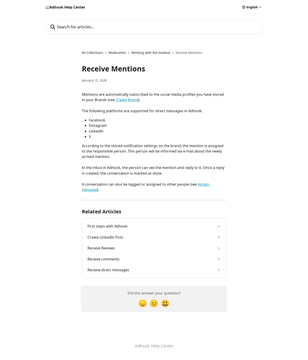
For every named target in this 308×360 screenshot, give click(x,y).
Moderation (117, 52)
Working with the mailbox (150, 52)
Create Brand (127, 99)
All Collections (92, 52)
